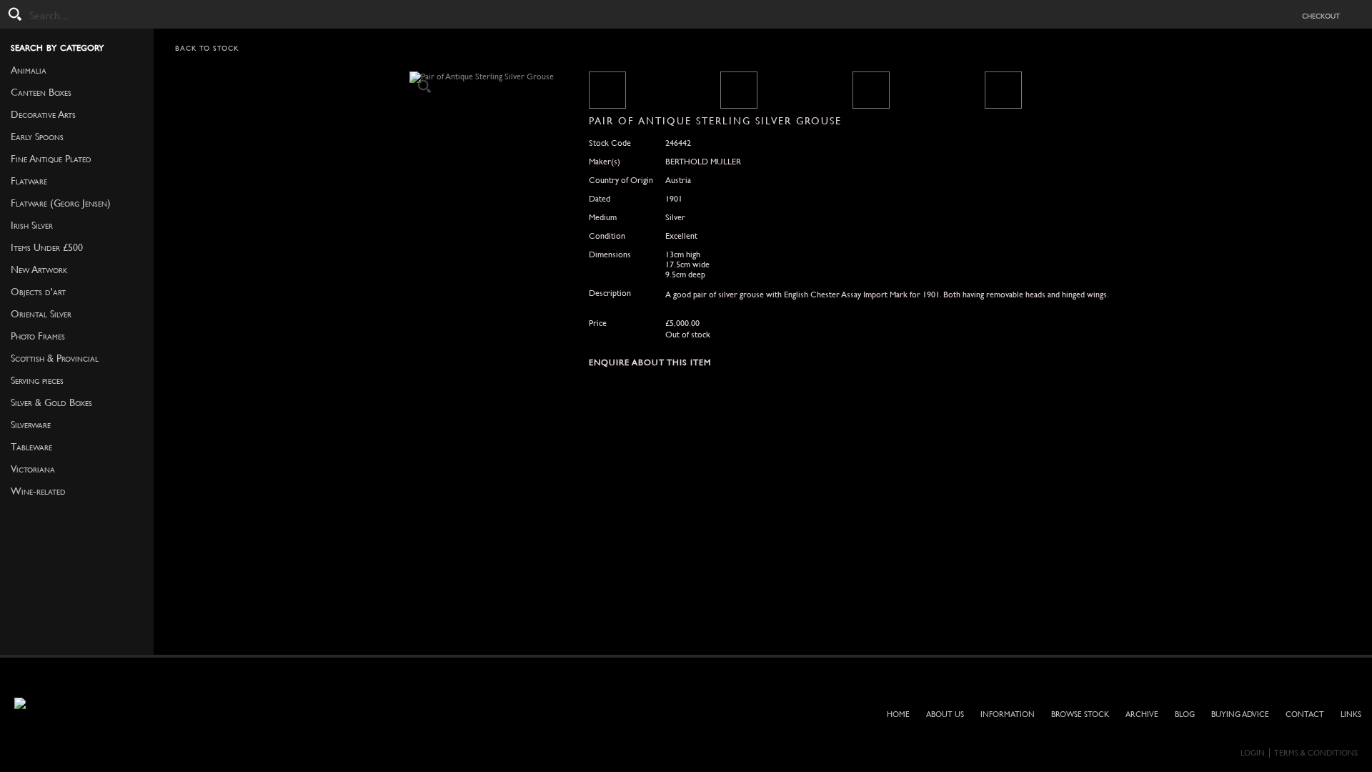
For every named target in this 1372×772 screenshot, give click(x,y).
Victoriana (33, 469)
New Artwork (39, 269)
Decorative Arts (43, 114)
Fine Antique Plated (51, 158)
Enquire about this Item (650, 362)
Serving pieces (37, 380)
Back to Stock (207, 48)
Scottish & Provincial (55, 358)
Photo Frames (38, 336)
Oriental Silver (41, 314)
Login (1253, 753)
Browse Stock (1080, 714)
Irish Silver (32, 225)
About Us (945, 714)
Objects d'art (38, 291)
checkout (1321, 15)
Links (1351, 714)
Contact (1305, 714)
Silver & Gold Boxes (51, 402)
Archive (1141, 714)
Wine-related (38, 491)
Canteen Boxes (41, 92)
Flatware (29, 181)
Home (898, 714)
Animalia (28, 70)
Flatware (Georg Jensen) (61, 203)
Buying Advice (1240, 714)
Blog (1185, 714)
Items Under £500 (47, 247)
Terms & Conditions (1316, 753)
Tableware (31, 446)
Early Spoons (37, 136)
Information (1007, 714)
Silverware (31, 424)
